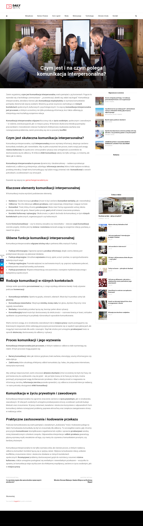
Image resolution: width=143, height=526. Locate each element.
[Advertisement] (116, 172)
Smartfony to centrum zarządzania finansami (119, 291)
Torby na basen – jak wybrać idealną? (120, 268)
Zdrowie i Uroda (103, 16)
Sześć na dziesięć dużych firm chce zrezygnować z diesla (120, 302)
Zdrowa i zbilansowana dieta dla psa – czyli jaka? (120, 258)
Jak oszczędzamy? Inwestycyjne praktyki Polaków (119, 236)
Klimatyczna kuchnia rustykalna (118, 312)
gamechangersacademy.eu (36, 180)
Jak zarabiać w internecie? (117, 246)
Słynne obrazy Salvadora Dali (118, 224)
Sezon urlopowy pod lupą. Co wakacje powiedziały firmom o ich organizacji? (118, 98)
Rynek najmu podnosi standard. (115, 120)
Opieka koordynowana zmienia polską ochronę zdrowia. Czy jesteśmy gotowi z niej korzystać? (120, 131)
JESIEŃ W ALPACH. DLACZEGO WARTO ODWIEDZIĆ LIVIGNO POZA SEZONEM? (117, 142)
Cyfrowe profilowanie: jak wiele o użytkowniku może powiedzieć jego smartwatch (120, 281)
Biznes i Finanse (42, 16)
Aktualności (29, 16)
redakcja (101, 218)
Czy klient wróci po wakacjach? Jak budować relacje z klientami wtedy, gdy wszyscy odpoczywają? (120, 110)
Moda (66, 16)
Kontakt (115, 16)
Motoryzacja (77, 16)
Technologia (90, 16)
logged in (17, 501)
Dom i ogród (56, 16)
